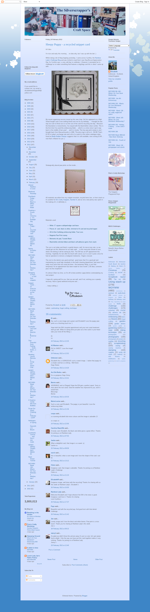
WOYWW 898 (31, 559)
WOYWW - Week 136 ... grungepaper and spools (116, 146)
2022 (29, 115)
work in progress (121, 361)
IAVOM (120, 272)
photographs (113, 337)
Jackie (53, 440)
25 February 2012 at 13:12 (60, 461)
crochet (122, 310)
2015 (29, 136)
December (32, 147)
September (32, 160)
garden (122, 321)
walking (119, 354)
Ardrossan (111, 262)
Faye (52, 506)
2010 (29, 489)
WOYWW (113, 287)
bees (120, 297)
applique (111, 293)
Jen (52, 519)
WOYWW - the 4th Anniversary (114, 99)
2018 (29, 127)
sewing (117, 346)
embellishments (113, 314)
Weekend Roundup (32, 192)
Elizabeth (114, 71)
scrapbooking (119, 343)
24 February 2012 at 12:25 (60, 341)
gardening (112, 328)
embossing (113, 317)
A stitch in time (32, 548)
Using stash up (116, 281)
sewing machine (114, 348)
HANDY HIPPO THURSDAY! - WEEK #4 (31, 301)
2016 (29, 133)
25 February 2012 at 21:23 (60, 475)
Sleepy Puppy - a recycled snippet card (32, 228)
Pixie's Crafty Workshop (32, 525)
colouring (111, 310)
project (121, 339)
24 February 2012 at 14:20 (60, 368)
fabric (123, 317)
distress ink (116, 312)
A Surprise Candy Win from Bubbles (32, 402)
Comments (31, 580)
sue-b (53, 453)
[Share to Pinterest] (80, 305)
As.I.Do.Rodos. (56, 372)
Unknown (54, 358)
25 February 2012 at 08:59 (60, 448)
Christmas (112, 270)
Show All (39, 563)
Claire (53, 465)
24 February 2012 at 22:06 (60, 424)
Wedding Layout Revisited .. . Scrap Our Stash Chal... (32, 361)
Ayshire (123, 264)
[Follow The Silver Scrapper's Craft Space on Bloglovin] (35, 75)
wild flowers (114, 356)
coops (53, 413)
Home (75, 559)
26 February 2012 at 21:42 (60, 514)
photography (112, 339)
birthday (111, 299)
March (31, 179)
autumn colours (117, 295)
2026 (29, 103)
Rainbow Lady (56, 492)
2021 (29, 118)
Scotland (111, 275)
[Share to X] (76, 305)
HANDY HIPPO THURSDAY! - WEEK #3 (31, 374)
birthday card (121, 299)
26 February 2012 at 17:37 (60, 502)
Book (121, 266)
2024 (29, 109)
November (32, 152)
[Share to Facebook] (78, 305)
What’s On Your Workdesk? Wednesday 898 (32, 540)
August (31, 164)
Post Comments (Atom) (80, 565)
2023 (29, 112)
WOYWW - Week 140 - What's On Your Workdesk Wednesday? (32, 390)
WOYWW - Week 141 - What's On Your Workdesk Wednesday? (32, 316)
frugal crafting (64, 308)
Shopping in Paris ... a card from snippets (32, 276)
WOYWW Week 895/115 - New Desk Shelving (116, 136)
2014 (29, 139)
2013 (29, 142)
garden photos (119, 324)
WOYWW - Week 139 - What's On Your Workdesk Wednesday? (32, 471)
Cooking (111, 272)
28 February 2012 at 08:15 (60, 529)
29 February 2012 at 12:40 (60, 545)
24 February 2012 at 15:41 (60, 378)
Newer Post (51, 559)
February (32, 182)
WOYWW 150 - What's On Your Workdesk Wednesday (116, 105)
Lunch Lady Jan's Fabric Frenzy (33, 557)
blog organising (115, 301)
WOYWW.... (30, 550)
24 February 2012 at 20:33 (60, 397)
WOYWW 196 (113, 131)
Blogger (84, 596)
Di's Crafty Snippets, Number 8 (66, 200)
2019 (29, 124)
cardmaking (55, 308)
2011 (29, 486)
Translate (116, 50)
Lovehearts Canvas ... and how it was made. (32, 437)
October (32, 157)
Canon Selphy (114, 268)
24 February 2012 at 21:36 (60, 409)
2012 (29, 144)
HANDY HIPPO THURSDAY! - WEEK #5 (31, 241)
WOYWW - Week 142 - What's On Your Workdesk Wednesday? (32, 262)
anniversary (119, 291)
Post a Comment (54, 550)
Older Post (99, 559)
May (30, 173)
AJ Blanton (55, 345)
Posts (29, 576)
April (30, 176)
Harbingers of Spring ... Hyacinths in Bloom (32, 425)
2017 (29, 130)
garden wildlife (117, 326)
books (119, 304)
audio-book (121, 293)
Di (51, 318)
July (30, 167)
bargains (110, 297)
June (31, 170)
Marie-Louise (55, 401)
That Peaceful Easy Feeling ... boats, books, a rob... (32, 346)
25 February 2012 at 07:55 (60, 436)
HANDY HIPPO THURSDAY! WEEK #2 (31, 449)
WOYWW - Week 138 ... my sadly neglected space (116, 112)
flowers (114, 319)
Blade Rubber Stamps (59, 136)
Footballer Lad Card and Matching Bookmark (32, 332)
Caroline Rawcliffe (57, 428)
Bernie (53, 382)
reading (110, 341)
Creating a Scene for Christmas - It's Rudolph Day (32, 216)
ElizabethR (55, 479)
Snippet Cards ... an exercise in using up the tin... (32, 288)
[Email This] (71, 305)
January (32, 482)
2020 (29, 121)
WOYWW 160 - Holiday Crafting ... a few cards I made (116, 126)
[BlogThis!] (74, 305)
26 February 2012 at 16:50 (60, 487)
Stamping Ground (33, 536)
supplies (111, 352)
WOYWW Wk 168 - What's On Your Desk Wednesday (115, 93)
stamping (112, 350)
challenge (112, 306)
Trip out (117, 279)
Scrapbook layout (116, 277)
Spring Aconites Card (32, 250)
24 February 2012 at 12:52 (60, 353)
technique (73, 308)
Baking (113, 266)
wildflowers (112, 358)
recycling (121, 341)
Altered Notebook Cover (32, 187)
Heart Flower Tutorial (31, 458)
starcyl (53, 533)
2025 (29, 106)
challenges (113, 308)
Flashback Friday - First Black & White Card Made (32, 202)
